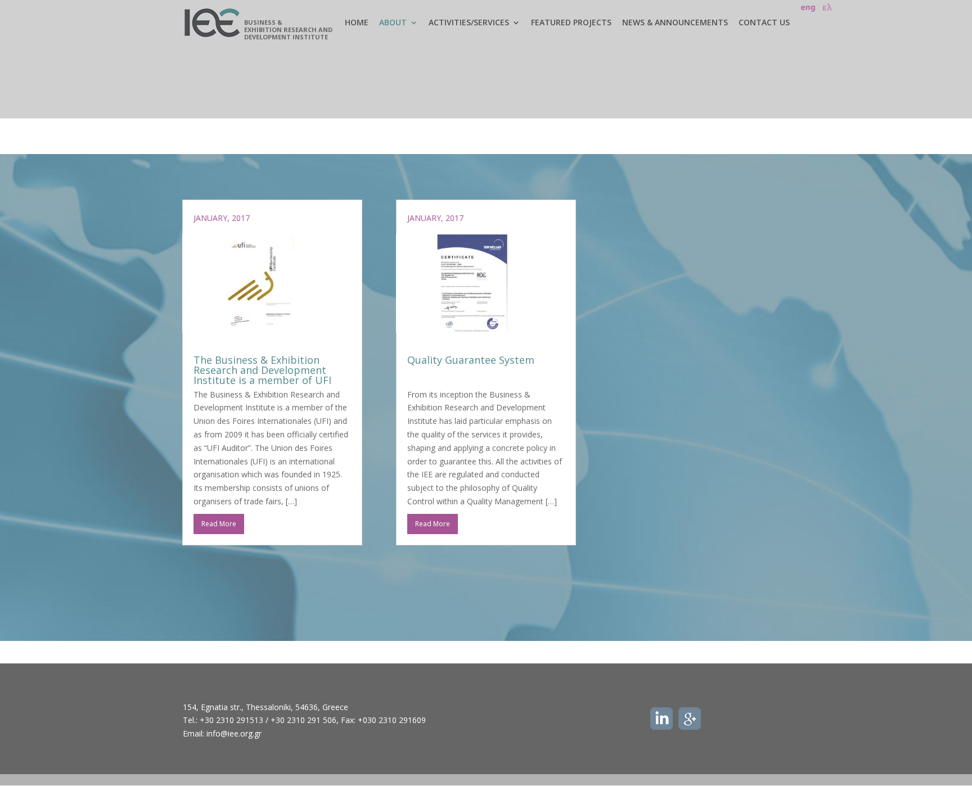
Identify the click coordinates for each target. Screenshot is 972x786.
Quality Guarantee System (470, 360)
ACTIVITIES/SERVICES (469, 23)
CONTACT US (764, 23)
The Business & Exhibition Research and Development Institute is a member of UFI (262, 370)
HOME (356, 23)
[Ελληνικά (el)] (826, 6)
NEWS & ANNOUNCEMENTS (675, 23)
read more (218, 523)
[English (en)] (808, 6)
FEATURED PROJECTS (571, 23)
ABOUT (393, 23)
